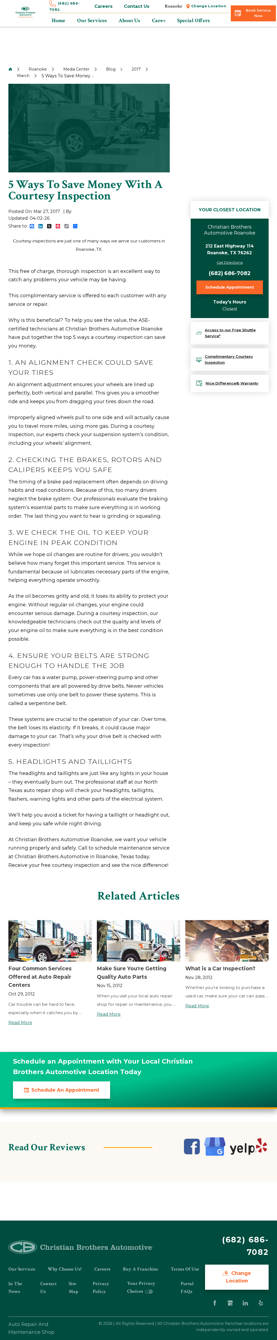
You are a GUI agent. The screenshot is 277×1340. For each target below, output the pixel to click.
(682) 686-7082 (229, 273)
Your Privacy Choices (141, 1287)
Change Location (208, 6)
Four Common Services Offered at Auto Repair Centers (40, 976)
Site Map (73, 1287)
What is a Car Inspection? (220, 968)
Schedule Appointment (229, 287)
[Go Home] (10, 69)
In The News (15, 1287)
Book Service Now (258, 13)
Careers (103, 6)
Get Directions (230, 262)
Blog (111, 69)
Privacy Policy (101, 1287)
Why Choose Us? (65, 1269)
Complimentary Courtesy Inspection (229, 359)
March (23, 75)
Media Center (76, 69)
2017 (136, 69)
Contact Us (136, 6)
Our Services (21, 1269)
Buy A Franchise (140, 1269)
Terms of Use (185, 1269)
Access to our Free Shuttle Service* (230, 333)
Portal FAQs (187, 1287)
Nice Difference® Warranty (232, 383)
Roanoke (38, 69)
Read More (20, 1022)
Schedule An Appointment (65, 1090)
